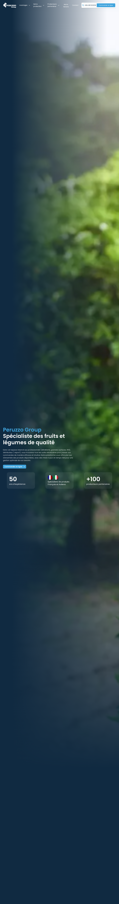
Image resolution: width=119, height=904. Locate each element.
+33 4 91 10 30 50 (90, 5)
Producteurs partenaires (52, 5)
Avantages (23, 5)
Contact (75, 5)
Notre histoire (66, 5)
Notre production (37, 5)
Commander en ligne (106, 5)
